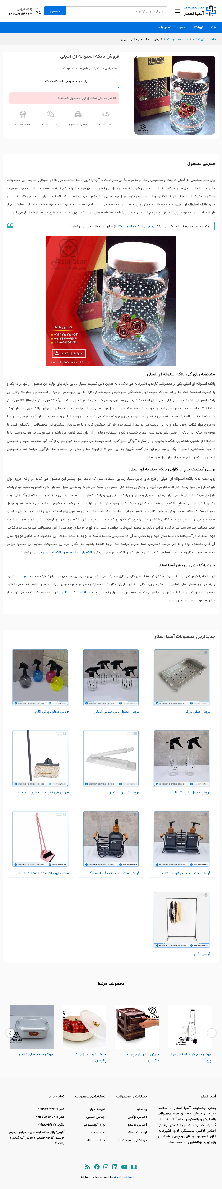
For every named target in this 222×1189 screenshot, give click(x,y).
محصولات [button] (181, 27)
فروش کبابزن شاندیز (124, 792)
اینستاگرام (87, 592)
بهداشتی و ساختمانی (132, 1140)
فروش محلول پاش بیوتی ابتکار (116, 711)
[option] (189, 1032)
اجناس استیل (96, 1116)
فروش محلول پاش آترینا (192, 792)
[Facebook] (97, 1167)
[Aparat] (134, 1167)
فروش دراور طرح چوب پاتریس (143, 1057)
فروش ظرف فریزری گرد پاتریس (89, 1057)
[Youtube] (124, 1167)
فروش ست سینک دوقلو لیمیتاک (186, 873)
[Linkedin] (114, 1167)
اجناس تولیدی (137, 1124)
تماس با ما (164, 27)
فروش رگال (202, 954)
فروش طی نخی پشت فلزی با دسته (43, 792)
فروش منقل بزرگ (197, 711)
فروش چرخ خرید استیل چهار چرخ (191, 1057)
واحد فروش (24, 9)
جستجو (55, 11)
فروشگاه (198, 27)
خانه (213, 27)
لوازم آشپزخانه (137, 1132)
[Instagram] (105, 1167)
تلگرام (63, 592)
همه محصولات (72, 68)
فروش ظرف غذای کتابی (36, 1054)
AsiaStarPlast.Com (127, 1177)
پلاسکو (142, 1109)
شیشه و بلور (91, 68)
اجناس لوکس (137, 1116)
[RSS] (87, 1167)
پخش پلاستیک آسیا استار (136, 226)
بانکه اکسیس (52, 552)
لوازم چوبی (98, 1132)
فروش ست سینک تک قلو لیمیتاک (114, 873)
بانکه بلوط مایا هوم (79, 552)
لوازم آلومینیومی (94, 1124)
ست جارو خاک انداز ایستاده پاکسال (42, 873)
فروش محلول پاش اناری (51, 711)
